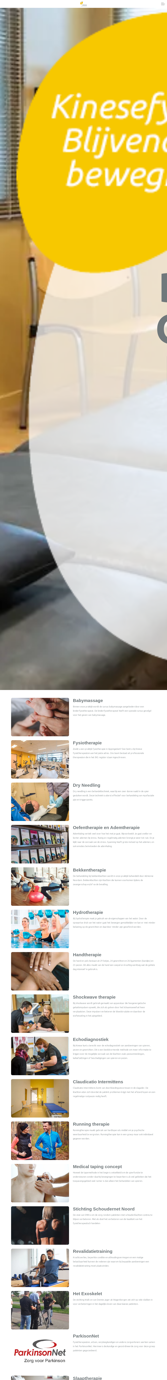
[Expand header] (163, 4)
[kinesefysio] (83, 4)
